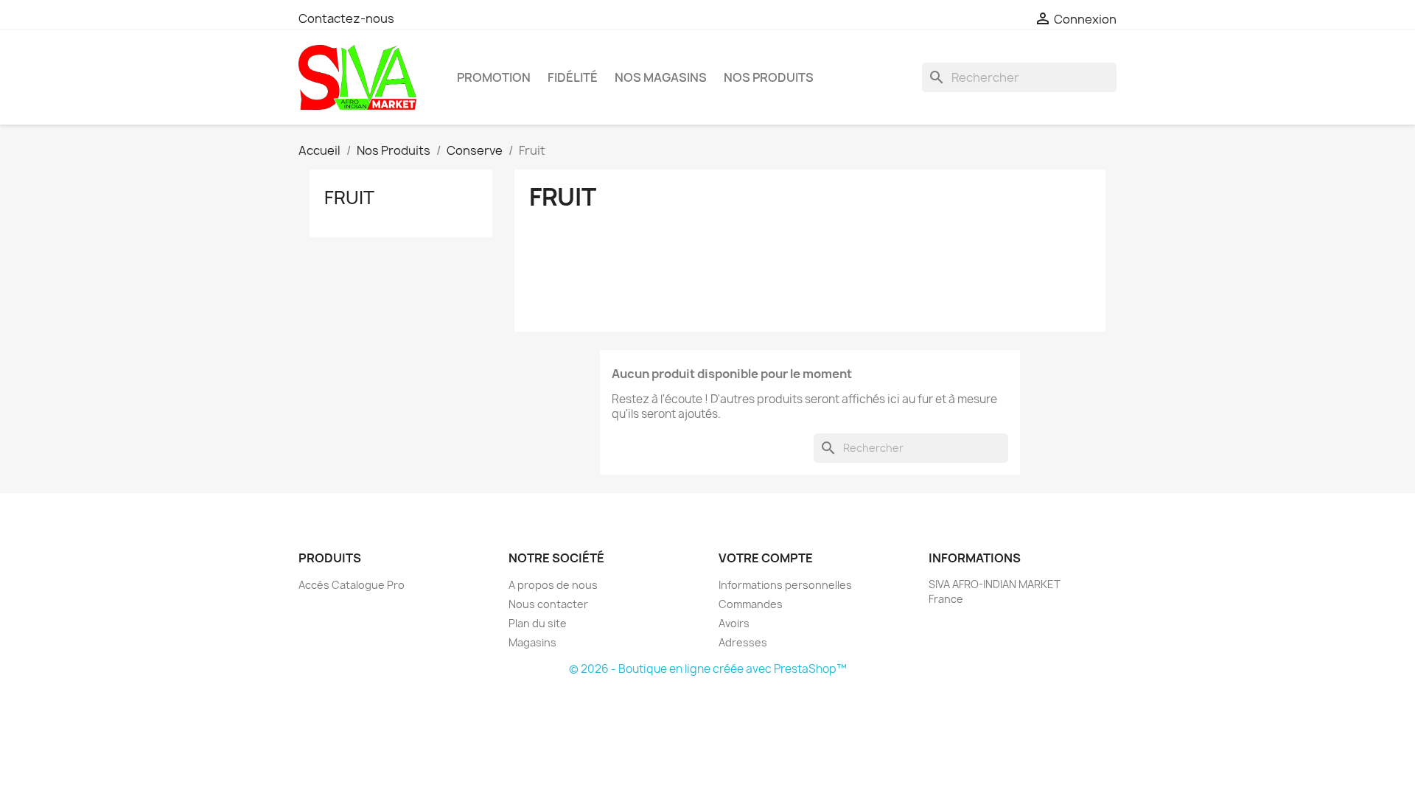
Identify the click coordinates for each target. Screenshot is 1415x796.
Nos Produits (769, 77)
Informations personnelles (785, 585)
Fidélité (573, 77)
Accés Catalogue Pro (351, 585)
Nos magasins (661, 77)
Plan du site (538, 623)
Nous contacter (548, 604)
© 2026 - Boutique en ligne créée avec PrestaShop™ (708, 669)
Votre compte (766, 558)
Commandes (751, 604)
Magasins (532, 642)
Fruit (349, 197)
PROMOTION (494, 77)
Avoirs (734, 623)
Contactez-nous (346, 18)
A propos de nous (553, 585)
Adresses (743, 642)
